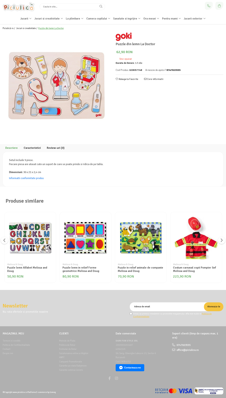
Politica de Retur (67, 345)
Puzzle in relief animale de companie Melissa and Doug (140, 269)
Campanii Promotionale (70, 361)
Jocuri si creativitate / (27, 28)
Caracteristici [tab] (32, 148)
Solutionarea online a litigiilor (73, 353)
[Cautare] (101, 6)
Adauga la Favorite (128, 79)
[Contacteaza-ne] (209, 6)
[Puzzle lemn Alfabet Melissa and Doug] (30, 238)
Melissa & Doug (15, 264)
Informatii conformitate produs (26, 178)
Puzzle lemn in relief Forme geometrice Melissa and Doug (81, 269)
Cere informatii (155, 79)
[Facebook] (109, 378)
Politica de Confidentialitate (16, 345)
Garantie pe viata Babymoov (73, 365)
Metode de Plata (67, 340)
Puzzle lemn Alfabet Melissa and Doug (27, 269)
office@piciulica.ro (187, 350)
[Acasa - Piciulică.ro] (18, 6)
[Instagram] (116, 378)
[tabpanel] (56, 86)
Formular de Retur (67, 349)
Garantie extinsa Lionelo (71, 370)
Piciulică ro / (9, 28)
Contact (6, 349)
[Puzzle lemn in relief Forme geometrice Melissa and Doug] (86, 238)
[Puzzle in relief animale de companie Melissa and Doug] (141, 238)
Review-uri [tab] (55, 148)
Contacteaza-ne (132, 367)
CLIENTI (64, 333)
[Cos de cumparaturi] (219, 6)
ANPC (62, 357)
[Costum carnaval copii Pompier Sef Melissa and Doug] (196, 238)
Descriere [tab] (11, 148)
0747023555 (183, 345)
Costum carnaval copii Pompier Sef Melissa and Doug (194, 269)
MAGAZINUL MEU (13, 333)
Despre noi (8, 353)
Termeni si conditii (11, 340)
